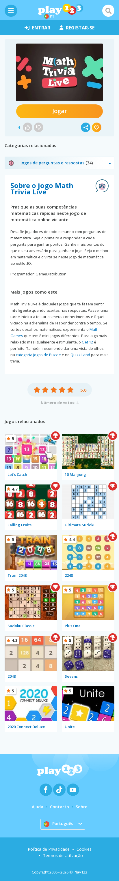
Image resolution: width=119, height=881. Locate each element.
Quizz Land (80, 354)
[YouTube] (73, 790)
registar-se (80, 28)
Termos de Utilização (63, 855)
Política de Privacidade (49, 849)
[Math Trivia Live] (59, 72)
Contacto (59, 806)
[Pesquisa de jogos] (108, 11)
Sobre (81, 806)
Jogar (59, 111)
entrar (41, 28)
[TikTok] (59, 790)
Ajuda (37, 806)
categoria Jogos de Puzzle (38, 354)
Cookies (84, 849)
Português (62, 823)
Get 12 (87, 342)
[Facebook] (46, 790)
